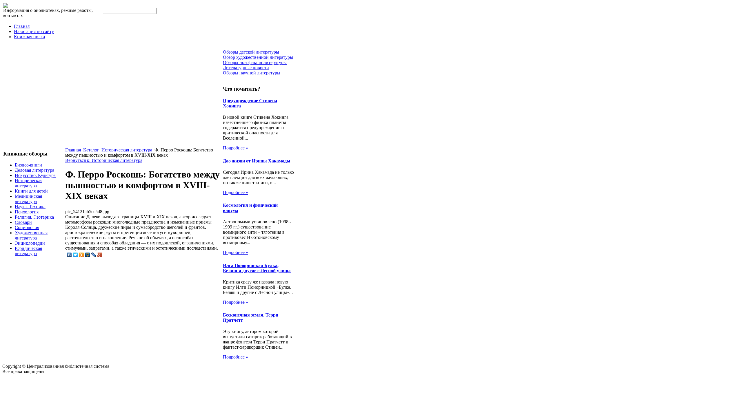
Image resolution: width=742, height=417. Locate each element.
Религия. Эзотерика (34, 217)
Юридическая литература (28, 251)
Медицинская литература (28, 199)
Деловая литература (34, 170)
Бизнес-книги (28, 164)
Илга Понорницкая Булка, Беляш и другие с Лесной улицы (257, 268)
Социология (27, 227)
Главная (22, 26)
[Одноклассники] (82, 255)
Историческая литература (28, 183)
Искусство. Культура (35, 175)
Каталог (91, 149)
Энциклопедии (30, 243)
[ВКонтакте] (69, 255)
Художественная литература (31, 235)
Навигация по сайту (34, 31)
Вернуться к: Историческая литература (103, 160)
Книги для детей (31, 191)
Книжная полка (29, 36)
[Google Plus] (100, 255)
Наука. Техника (30, 206)
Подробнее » (235, 147)
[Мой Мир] (88, 255)
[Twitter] (75, 255)
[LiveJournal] (94, 255)
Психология (27, 211)
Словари (23, 222)
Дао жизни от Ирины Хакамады (256, 160)
